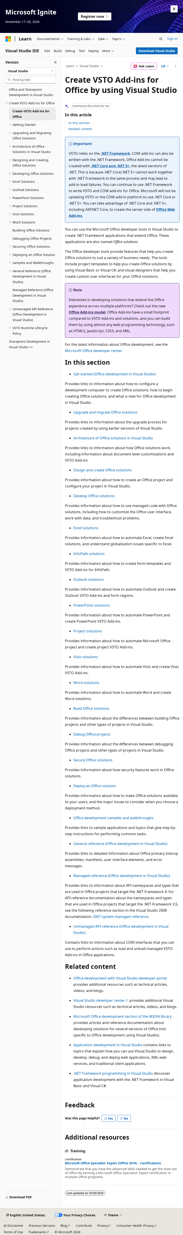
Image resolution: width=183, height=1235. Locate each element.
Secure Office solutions (92, 760)
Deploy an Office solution (94, 785)
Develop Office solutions (94, 495)
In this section (79, 123)
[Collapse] (55, 62)
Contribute (84, 1225)
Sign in (172, 38)
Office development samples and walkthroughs (113, 817)
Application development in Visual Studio (107, 1044)
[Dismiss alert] (174, 8)
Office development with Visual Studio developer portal (120, 978)
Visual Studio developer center (99, 1000)
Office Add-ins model (87, 312)
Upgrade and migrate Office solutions (105, 412)
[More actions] (175, 66)
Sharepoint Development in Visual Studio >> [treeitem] (29, 344)
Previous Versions (42, 1225)
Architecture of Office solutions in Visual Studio (113, 438)
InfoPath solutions (89, 553)
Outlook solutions (88, 579)
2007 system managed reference (120, 916)
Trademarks (37, 1232)
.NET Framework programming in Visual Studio (113, 1073)
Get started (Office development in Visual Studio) (114, 374)
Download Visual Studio (157, 51)
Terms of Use (13, 1232)
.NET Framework (115, 153)
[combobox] (30, 71)
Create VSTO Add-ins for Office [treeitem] (31, 114)
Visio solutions (85, 656)
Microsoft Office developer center (93, 350)
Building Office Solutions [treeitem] (31, 230)
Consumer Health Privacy (135, 1225)
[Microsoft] (8, 39)
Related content (80, 129)
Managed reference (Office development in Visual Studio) (121, 875)
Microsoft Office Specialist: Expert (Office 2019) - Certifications (113, 1163)
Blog (63, 1225)
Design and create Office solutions (102, 470)
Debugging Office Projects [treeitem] (32, 238)
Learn (70, 66)
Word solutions (86, 682)
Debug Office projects (91, 734)
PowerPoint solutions (91, 605)
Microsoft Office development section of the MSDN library (122, 1016)
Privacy (102, 1225)
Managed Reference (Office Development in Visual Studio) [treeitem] (32, 295)
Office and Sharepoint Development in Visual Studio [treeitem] (31, 92)
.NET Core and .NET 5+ (110, 165)
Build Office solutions (91, 708)
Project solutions (87, 631)
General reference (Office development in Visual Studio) (120, 843)
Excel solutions (85, 527)
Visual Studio (89, 66)
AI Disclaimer (13, 1225)
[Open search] (160, 39)
